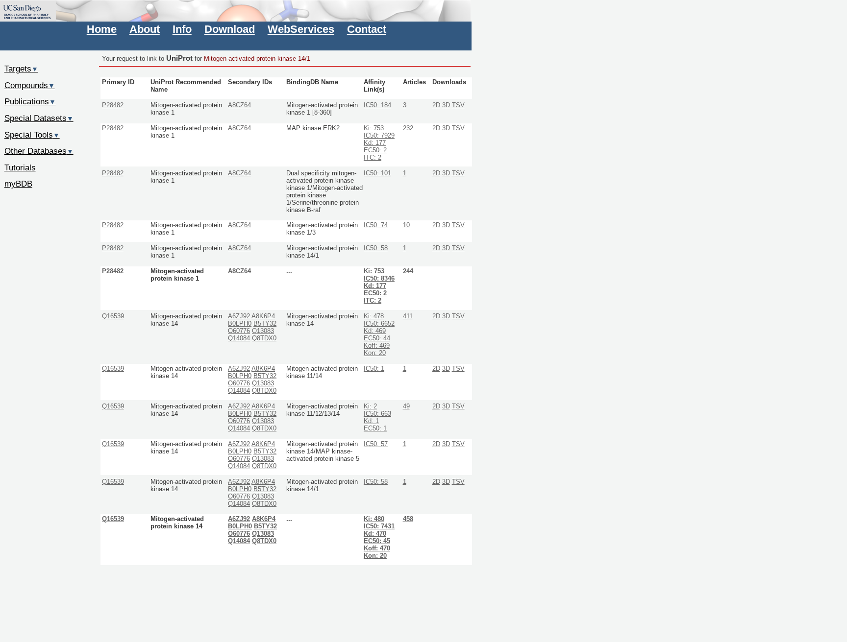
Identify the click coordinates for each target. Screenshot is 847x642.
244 (408, 271)
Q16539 (113, 316)
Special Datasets (39, 118)
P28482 (113, 105)
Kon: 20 (375, 353)
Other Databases (39, 151)
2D (436, 105)
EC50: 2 (375, 150)
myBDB (18, 184)
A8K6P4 (263, 316)
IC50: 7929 (379, 135)
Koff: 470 (377, 548)
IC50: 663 (377, 413)
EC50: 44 (377, 338)
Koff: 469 (377, 345)
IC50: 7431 (379, 526)
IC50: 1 (374, 368)
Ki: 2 (370, 406)
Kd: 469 (375, 331)
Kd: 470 (375, 533)
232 (408, 128)
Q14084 (239, 338)
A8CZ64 (239, 105)
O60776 (239, 331)
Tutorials (20, 167)
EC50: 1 (375, 428)
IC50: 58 (376, 248)
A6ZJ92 (239, 316)
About (144, 29)
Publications (30, 101)
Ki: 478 (374, 316)
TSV (458, 105)
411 (408, 316)
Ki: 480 (374, 519)
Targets (21, 68)
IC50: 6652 (379, 323)
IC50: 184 (377, 105)
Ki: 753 (374, 128)
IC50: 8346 (379, 278)
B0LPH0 (239, 323)
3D (446, 105)
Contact (366, 29)
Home (102, 29)
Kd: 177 (375, 143)
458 (408, 519)
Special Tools (32, 135)
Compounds (29, 85)
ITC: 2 (372, 157)
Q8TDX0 (264, 338)
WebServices (301, 29)
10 (406, 225)
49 (406, 406)
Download (229, 29)
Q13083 (263, 331)
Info (182, 29)
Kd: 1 (371, 421)
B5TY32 (264, 323)
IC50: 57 (376, 444)
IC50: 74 (376, 225)
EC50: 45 (377, 541)
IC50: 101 (377, 173)
